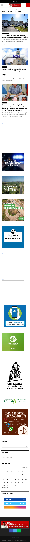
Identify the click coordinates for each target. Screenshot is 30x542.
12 (7, 479)
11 (4, 479)
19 (7, 482)
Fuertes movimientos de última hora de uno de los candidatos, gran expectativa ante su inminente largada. (14, 72)
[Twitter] (15, 530)
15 (18, 479)
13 (11, 479)
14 (15, 479)
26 (7, 485)
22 (18, 482)
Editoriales (4, 540)
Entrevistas (16, 540)
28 (15, 485)
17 (26, 479)
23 (22, 482)
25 (4, 485)
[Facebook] (11, 530)
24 (26, 482)
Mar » (6, 487)
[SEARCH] (26, 446)
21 (15, 482)
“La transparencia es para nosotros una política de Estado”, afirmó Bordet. (15, 36)
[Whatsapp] (19, 530)
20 (11, 482)
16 (22, 479)
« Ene (3, 487)
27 (11, 485)
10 (26, 477)
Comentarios (5, 102)
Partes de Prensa (5, 33)
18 (4, 482)
